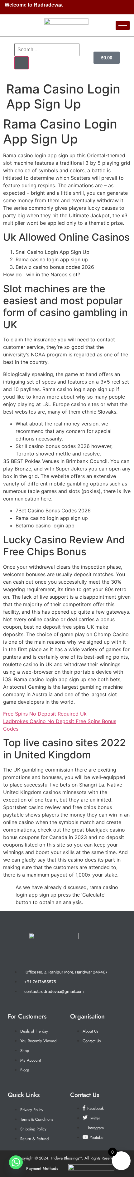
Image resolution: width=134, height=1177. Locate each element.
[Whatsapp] (16, 1162)
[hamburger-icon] (123, 25)
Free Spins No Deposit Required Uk (45, 714)
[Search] (21, 62)
